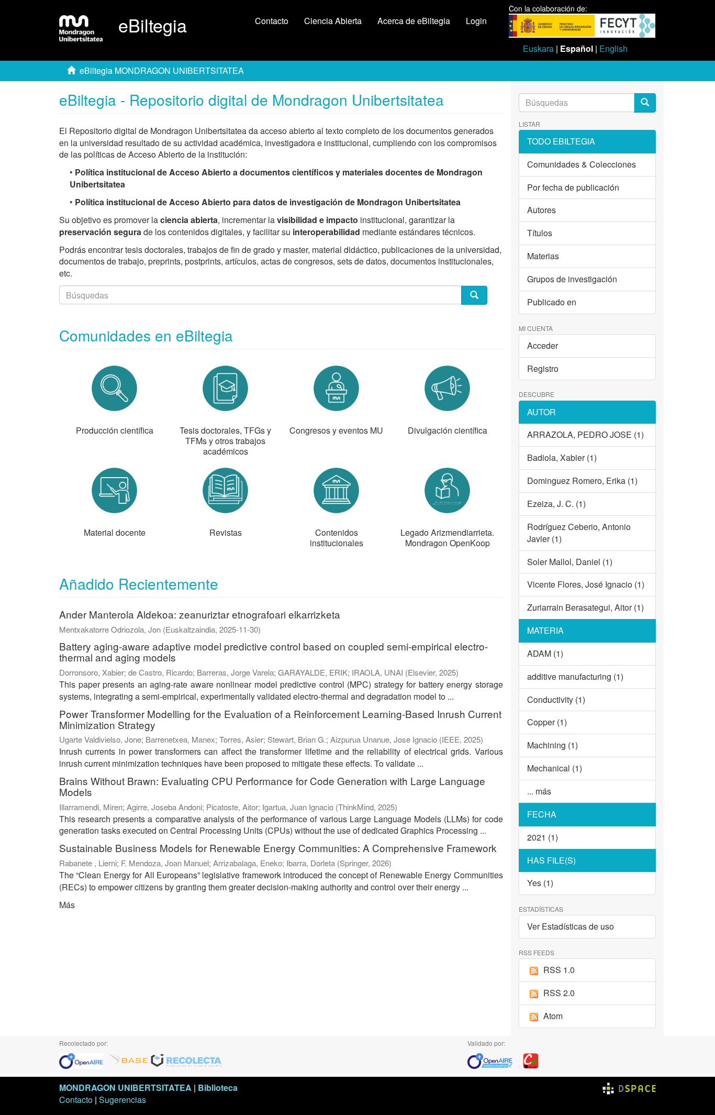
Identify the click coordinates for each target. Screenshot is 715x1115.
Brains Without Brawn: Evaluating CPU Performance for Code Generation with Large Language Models (272, 786)
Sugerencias (122, 1100)
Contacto (271, 21)
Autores (541, 210)
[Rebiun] (531, 1059)
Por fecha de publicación (573, 187)
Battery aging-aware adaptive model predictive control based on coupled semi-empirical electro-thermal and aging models (273, 651)
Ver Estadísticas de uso (570, 926)
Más (67, 905)
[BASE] (128, 1059)
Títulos (539, 233)
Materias (543, 256)
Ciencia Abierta (333, 21)
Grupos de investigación (572, 279)
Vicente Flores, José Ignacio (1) (585, 584)
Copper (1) (547, 722)
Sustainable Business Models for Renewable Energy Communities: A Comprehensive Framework (278, 848)
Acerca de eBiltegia (413, 21)
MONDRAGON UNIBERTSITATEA (125, 1087)
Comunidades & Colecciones (581, 164)
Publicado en (551, 302)
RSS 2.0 (559, 993)
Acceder (542, 345)
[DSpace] (629, 1087)
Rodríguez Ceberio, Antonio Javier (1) (579, 533)
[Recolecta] (186, 1059)
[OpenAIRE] (83, 1059)
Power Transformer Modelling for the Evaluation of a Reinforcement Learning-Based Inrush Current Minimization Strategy (280, 719)
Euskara (538, 48)
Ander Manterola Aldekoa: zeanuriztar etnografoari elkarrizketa (199, 614)
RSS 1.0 (559, 970)
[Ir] (645, 103)
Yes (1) (540, 883)
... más (539, 791)
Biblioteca (218, 1087)
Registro (542, 368)
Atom (553, 1016)
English (613, 48)
